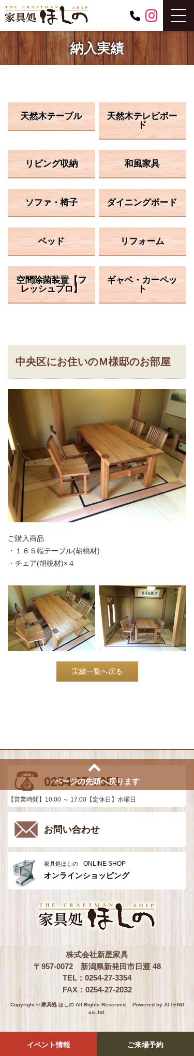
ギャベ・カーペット (142, 284)
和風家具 (142, 164)
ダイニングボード (142, 202)
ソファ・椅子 (51, 202)
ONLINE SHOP (86, 870)
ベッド (51, 241)
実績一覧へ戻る (97, 671)
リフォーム (143, 241)
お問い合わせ (72, 829)
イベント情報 (48, 1044)
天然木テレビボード (142, 120)
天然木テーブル (51, 116)
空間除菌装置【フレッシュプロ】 (52, 284)
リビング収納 (51, 164)
